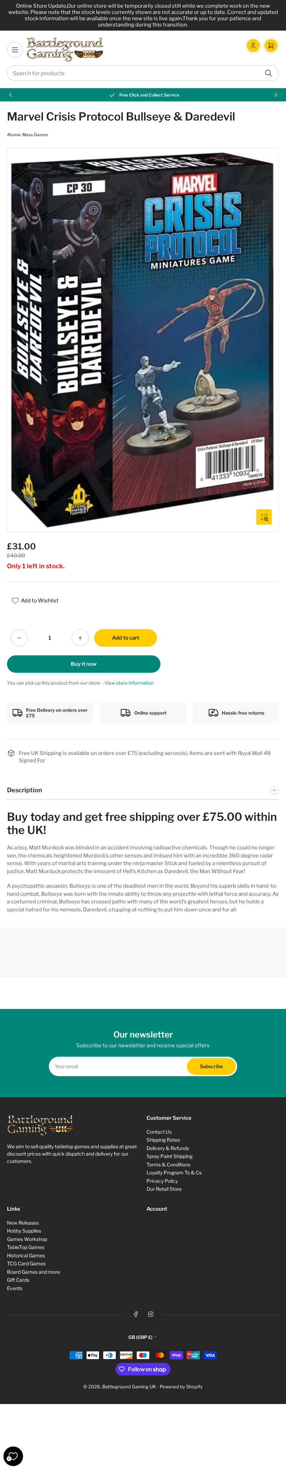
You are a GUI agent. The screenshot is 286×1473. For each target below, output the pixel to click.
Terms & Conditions (168, 1164)
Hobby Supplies (24, 1231)
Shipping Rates (163, 1140)
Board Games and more (33, 1272)
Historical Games (26, 1255)
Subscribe (211, 1066)
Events (14, 1288)
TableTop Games (25, 1247)
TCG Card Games (26, 1263)
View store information (129, 683)
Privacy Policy (162, 1181)
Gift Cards (18, 1280)
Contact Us (159, 1132)
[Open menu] (15, 50)
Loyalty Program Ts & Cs (174, 1172)
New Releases (23, 1223)
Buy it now (84, 664)
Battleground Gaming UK (129, 1386)
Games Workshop (27, 1239)
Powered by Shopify (181, 1386)
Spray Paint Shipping (169, 1156)
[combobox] (143, 73)
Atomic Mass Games (27, 134)
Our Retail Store (164, 1189)
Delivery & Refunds (167, 1148)
